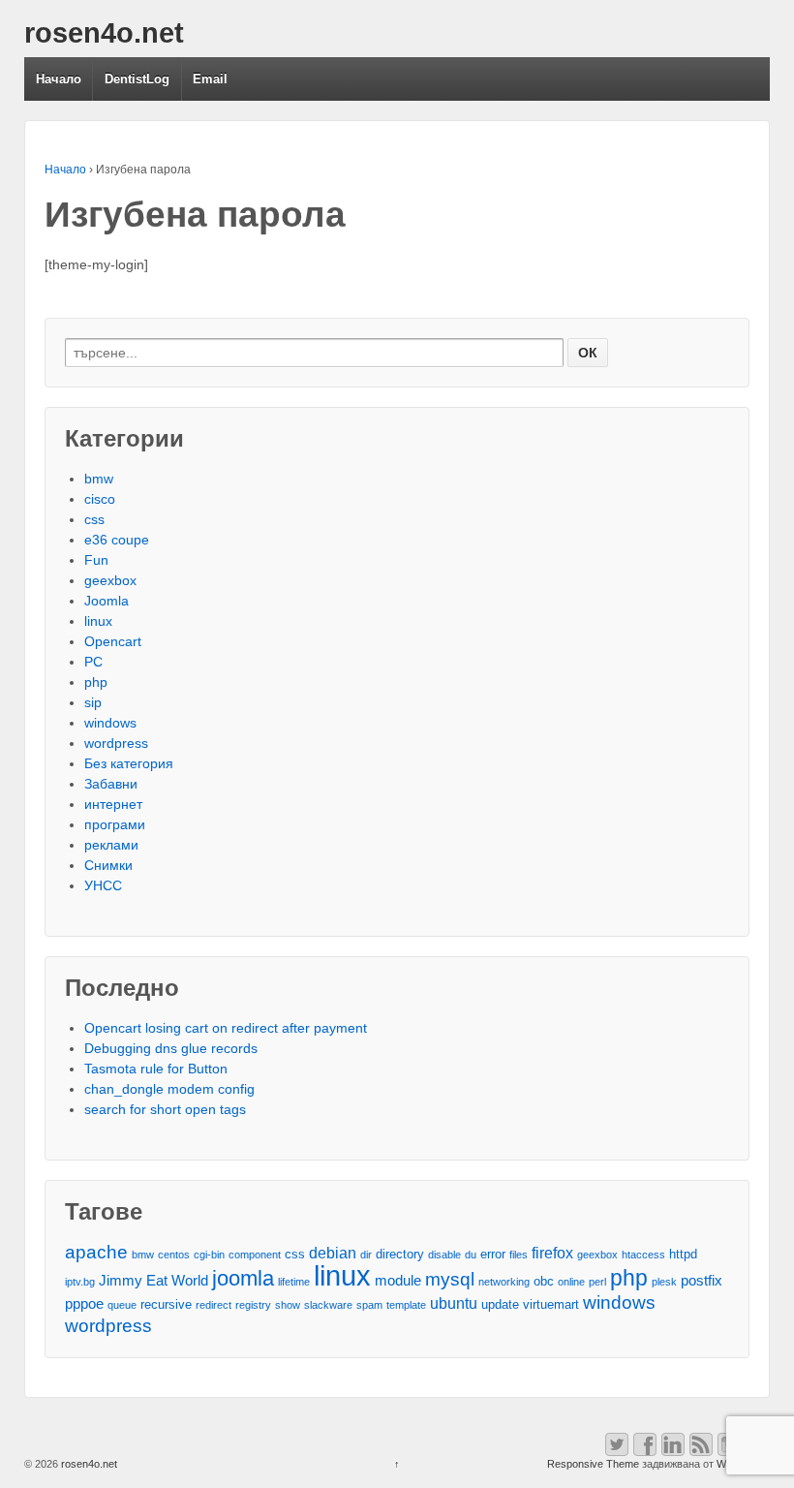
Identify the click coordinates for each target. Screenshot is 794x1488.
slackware (328, 1305)
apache (96, 1252)
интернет (113, 804)
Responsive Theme (593, 1464)
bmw (98, 478)
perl (597, 1281)
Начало (58, 79)
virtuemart (551, 1304)
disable (444, 1254)
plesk (664, 1281)
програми (114, 824)
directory (400, 1254)
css (94, 519)
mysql (449, 1279)
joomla (243, 1278)
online (571, 1281)
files (518, 1254)
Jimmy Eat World (153, 1280)
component (255, 1254)
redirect (213, 1305)
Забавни (110, 783)
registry (253, 1305)
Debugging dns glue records (171, 1048)
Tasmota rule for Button (156, 1068)
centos (174, 1254)
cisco (99, 499)
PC (93, 661)
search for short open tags (165, 1109)
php (95, 682)
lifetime (294, 1281)
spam (369, 1305)
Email (210, 79)
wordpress (116, 743)
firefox (552, 1252)
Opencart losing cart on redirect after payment (225, 1028)
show (287, 1305)
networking (504, 1281)
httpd (683, 1254)
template (406, 1305)
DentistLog (137, 79)
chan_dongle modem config (169, 1089)
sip (93, 702)
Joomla (106, 600)
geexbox (110, 580)
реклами (111, 844)
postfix (701, 1280)
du (470, 1254)
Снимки (108, 865)
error (492, 1254)
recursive (166, 1304)
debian (332, 1252)
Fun (96, 560)
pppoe (84, 1304)
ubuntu (453, 1303)
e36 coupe (116, 539)
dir (366, 1254)
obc (544, 1281)
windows (110, 722)
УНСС (103, 885)
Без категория (128, 763)
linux (98, 621)
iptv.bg (80, 1281)
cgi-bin (209, 1254)
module (398, 1280)
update (500, 1304)
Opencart (112, 641)
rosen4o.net (104, 32)
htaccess (643, 1254)
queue (122, 1305)
